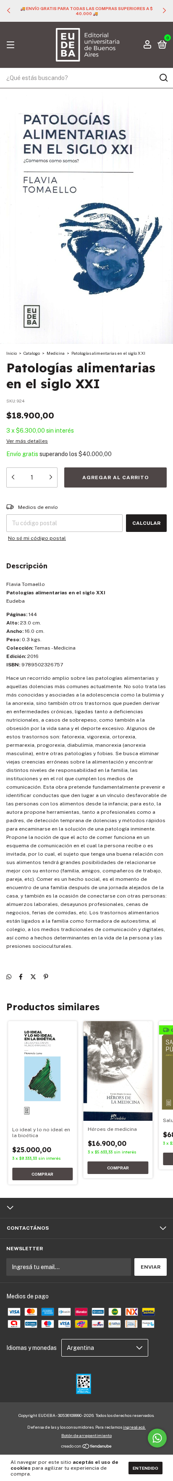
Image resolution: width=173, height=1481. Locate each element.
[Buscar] (163, 77)
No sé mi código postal (37, 538)
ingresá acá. (134, 1426)
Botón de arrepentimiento (86, 1435)
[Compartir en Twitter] (33, 977)
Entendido (145, 1468)
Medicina (56, 353)
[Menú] (12, 45)
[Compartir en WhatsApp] (8, 977)
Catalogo (32, 353)
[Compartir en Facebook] (21, 977)
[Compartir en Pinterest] (46, 977)
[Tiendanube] (86, 1447)
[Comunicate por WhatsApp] (157, 1438)
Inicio (11, 353)
